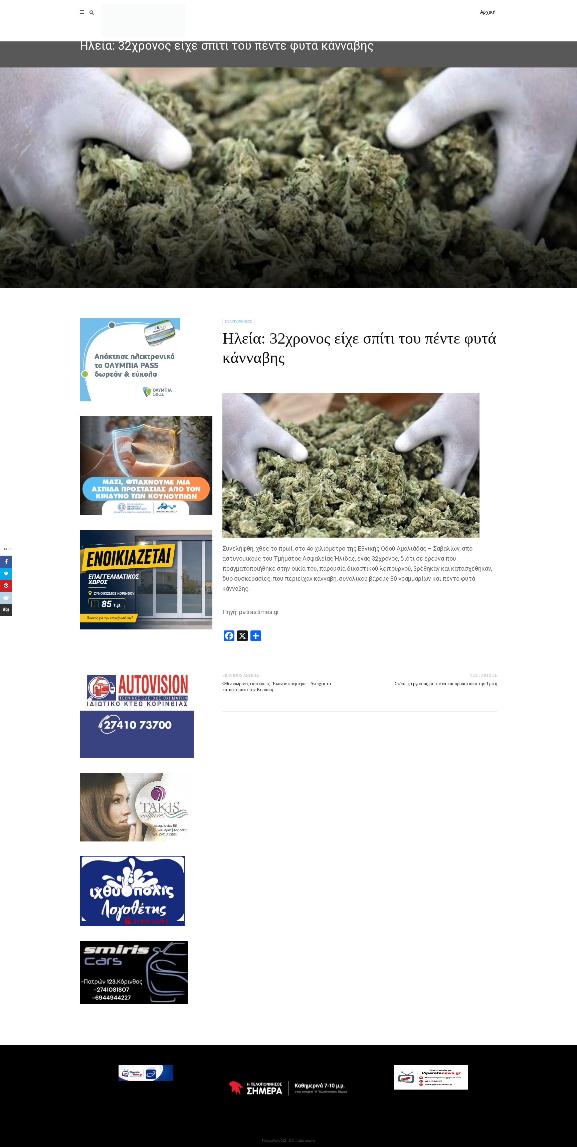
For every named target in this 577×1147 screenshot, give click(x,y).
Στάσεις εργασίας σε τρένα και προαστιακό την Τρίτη (446, 683)
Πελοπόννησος (238, 321)
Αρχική (488, 12)
